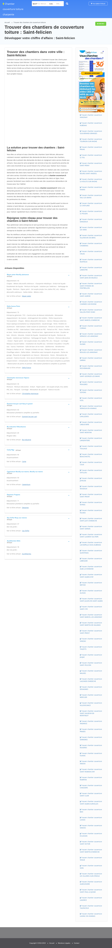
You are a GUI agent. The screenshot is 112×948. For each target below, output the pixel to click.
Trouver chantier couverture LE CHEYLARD (91, 204)
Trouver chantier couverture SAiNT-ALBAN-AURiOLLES (91, 802)
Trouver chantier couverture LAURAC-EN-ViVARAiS (91, 915)
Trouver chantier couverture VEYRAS (91, 503)
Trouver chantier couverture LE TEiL (91, 156)
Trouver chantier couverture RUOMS (91, 343)
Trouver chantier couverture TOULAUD (91, 447)
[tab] (38, 275)
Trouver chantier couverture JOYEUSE (91, 479)
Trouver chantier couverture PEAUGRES (91, 383)
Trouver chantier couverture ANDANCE (91, 722)
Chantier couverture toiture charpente (13, 9)
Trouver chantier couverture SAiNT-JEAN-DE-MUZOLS (91, 276)
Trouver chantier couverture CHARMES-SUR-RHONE (91, 303)
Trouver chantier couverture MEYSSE (91, 584)
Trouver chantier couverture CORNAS (91, 327)
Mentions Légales (64, 943)
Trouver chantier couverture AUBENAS (91, 124)
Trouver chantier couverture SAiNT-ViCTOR (91, 843)
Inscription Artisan (98, 3)
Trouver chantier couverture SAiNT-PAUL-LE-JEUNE (91, 891)
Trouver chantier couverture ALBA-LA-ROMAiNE (91, 567)
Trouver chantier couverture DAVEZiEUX (91, 220)
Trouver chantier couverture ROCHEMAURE (91, 367)
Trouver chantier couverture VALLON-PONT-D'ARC (91, 311)
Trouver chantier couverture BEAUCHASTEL (91, 455)
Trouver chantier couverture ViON (91, 867)
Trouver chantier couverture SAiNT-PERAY (91, 164)
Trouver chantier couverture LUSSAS (91, 818)
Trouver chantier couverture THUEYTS (91, 648)
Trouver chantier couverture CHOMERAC (91, 244)
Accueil (7, 22)
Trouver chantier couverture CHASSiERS (91, 786)
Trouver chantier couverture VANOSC (91, 826)
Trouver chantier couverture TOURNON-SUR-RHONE (91, 140)
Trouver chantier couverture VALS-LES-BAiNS (91, 196)
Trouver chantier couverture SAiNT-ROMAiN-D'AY (91, 770)
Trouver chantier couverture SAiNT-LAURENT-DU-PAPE (91, 535)
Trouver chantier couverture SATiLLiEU (91, 471)
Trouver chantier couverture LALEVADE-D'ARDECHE (91, 680)
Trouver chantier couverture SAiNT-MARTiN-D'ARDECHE (91, 851)
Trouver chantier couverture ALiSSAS (91, 592)
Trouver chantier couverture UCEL (91, 399)
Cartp (24, 461)
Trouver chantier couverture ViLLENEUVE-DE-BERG (91, 236)
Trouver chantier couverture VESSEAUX (91, 487)
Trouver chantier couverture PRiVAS (91, 148)
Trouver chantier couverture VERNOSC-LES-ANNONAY (91, 335)
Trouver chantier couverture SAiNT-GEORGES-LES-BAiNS (91, 375)
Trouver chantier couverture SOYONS (91, 391)
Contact (76, 943)
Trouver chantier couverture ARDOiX (91, 762)
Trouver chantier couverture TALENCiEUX (91, 907)
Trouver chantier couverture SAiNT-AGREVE (91, 295)
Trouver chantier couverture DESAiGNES (91, 688)
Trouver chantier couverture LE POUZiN (91, 212)
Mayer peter (26, 296)
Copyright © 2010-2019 (37, 943)
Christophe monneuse (30, 393)
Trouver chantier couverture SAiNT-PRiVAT (91, 495)
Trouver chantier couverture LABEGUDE (91, 559)
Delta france (26, 368)
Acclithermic (26, 554)
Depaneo (25, 508)
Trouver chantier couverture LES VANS (91, 228)
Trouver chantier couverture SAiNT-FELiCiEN (91, 664)
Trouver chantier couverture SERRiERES (91, 738)
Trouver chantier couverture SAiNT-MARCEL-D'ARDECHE (91, 319)
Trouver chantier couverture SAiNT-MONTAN (91, 431)
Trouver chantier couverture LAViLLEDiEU (91, 415)
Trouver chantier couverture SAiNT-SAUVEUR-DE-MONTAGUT (91, 713)
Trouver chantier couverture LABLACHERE (91, 423)
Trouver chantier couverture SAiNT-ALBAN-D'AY (91, 575)
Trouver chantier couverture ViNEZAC (91, 640)
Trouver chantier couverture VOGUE (91, 859)
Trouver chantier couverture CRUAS (91, 252)
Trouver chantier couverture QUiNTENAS (91, 551)
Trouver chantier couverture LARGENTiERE (91, 439)
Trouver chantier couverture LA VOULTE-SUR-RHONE (91, 180)
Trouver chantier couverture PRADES (91, 730)
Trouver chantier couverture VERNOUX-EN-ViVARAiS (91, 407)
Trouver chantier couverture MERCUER (91, 696)
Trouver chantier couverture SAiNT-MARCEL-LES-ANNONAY (91, 616)
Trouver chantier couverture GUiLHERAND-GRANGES (91, 132)
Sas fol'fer (25, 531)
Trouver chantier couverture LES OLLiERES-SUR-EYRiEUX (91, 875)
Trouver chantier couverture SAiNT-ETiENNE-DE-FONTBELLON (91, 285)
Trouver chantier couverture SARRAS (91, 359)
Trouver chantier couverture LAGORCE (91, 899)
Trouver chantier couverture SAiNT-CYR (91, 608)
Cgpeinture (26, 484)
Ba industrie (26, 440)
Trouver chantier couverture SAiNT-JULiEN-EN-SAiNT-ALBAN (91, 600)
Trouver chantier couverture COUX (91, 463)
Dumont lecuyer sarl (29, 417)
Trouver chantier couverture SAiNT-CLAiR (91, 794)
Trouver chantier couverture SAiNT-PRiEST (91, 632)
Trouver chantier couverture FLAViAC (91, 754)
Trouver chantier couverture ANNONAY (91, 116)
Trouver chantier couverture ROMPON (91, 778)
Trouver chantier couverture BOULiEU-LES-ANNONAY (91, 351)
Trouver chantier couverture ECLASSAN (91, 834)
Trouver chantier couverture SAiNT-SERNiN (91, 527)
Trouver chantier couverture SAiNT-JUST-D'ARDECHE (91, 519)
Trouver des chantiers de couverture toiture (30, 22)
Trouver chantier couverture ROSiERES (91, 746)
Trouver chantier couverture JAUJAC (91, 656)
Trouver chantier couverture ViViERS (91, 188)
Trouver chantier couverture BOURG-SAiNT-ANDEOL (91, 172)
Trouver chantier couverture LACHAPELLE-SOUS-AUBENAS (91, 543)
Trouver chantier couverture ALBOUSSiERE (91, 883)
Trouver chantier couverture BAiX (91, 810)
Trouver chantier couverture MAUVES (91, 672)
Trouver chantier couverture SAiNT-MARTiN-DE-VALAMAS (91, 624)
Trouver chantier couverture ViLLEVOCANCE (91, 704)
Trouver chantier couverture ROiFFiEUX (91, 260)
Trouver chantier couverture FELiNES (91, 511)
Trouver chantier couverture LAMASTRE (91, 268)
